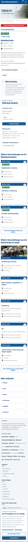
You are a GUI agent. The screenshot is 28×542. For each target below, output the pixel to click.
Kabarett (11, 443)
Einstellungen (18, 529)
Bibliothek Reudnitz (8, 48)
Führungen (21, 450)
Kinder (15, 456)
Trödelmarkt (5, 443)
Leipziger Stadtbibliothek (8, 145)
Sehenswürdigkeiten (8, 440)
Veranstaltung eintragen (9, 473)
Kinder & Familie (19, 20)
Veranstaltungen (8, 20)
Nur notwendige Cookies (14, 534)
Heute (17, 436)
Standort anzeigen (14, 123)
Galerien (4, 456)
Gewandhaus (5, 450)
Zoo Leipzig (21, 456)
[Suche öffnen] (18, 2)
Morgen (9, 456)
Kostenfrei (5, 489)
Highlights (12, 437)
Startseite (3, 20)
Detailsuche (5, 496)
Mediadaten (5, 471)
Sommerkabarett (14, 453)
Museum (21, 453)
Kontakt (5, 476)
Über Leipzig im (6, 468)
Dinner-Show (16, 459)
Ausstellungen (14, 450)
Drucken (5, 75)
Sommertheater (6, 453)
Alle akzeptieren (14, 538)
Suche (14, 20)
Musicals (18, 440)
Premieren (16, 447)
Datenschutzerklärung (7, 529)
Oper (3, 459)
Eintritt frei (8, 447)
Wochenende (8, 459)
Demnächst (5, 437)
